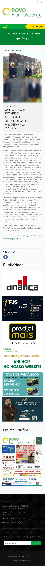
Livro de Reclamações (22, 561)
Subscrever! (36, 543)
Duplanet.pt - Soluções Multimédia (24, 556)
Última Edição (36, 27)
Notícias (15, 34)
